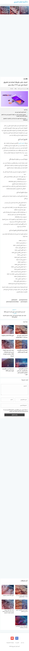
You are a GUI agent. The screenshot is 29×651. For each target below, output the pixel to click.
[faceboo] (16, 638)
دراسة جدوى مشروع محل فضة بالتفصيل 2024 (4, 11)
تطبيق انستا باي (24, 301)
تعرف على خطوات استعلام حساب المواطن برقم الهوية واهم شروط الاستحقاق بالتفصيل (24, 9)
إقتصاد (24, 79)
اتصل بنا (17, 642)
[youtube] (12, 638)
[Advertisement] (14, 31)
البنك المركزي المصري (23, 300)
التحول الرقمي (22, 143)
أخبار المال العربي (20, 2)
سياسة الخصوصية (10, 642)
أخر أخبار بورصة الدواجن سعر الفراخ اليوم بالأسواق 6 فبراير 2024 (14, 10)
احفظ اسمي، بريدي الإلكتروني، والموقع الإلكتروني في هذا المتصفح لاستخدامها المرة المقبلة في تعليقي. (15, 410)
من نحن (22, 642)
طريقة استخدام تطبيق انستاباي (12, 301)
